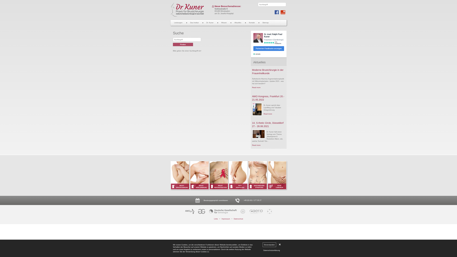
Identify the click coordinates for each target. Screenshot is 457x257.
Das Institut (194, 23)
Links (216, 219)
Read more (256, 87)
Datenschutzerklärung (271, 250)
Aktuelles (237, 23)
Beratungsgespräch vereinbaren (215, 200)
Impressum (226, 219)
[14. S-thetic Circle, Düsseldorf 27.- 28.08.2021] (258, 134)
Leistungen (178, 23)
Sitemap (265, 23)
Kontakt (252, 23)
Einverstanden (269, 245)
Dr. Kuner (210, 23)
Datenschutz (238, 219)
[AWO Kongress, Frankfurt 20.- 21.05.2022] (257, 109)
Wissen (224, 23)
